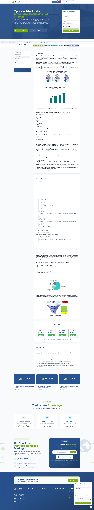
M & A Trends (57, 492)
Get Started (72, 480)
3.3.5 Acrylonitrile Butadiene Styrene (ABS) (46, 205)
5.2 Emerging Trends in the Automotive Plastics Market (47, 242)
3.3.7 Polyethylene (42, 208)
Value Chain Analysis (58, 501)
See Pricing (32, 30)
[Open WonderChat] (91, 507)
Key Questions (18, 64)
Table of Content (18, 58)
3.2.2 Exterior (41, 216)
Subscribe (73, 452)
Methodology (17, 60)
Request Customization (74, 45)
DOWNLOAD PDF (71, 30)
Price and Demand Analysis (59, 490)
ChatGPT (56, 45)
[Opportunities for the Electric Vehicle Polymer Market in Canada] (46, 379)
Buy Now (16, 62)
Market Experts (30, 494)
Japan (27, 40)
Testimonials (30, 496)
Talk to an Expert (42, 30)
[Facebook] (21, 498)
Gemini (61, 45)
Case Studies (30, 490)
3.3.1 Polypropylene (42, 199)
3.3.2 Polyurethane (42, 201)
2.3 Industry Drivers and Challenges (44, 189)
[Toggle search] (81, 2)
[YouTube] (15, 501)
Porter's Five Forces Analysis (60, 503)
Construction (43, 492)
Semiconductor (44, 494)
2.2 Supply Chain (41, 187)
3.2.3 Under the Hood (42, 218)
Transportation (32, 40)
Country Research (21, 40)
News (29, 507)
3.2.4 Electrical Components (44, 219)
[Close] (91, 483)
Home (15, 40)
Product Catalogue (58, 505)
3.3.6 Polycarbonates (42, 207)
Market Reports (57, 494)
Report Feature (19, 56)
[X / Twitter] (18, 498)
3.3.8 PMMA (41, 210)
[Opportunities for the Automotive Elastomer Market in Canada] (69, 379)
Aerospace (43, 503)
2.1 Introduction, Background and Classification (46, 185)
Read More (17, 389)
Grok (66, 45)
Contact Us (30, 501)
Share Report (49, 45)
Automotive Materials (41, 40)
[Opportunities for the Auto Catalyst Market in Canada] (24, 379)
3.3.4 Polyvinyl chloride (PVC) (44, 204)
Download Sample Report (20, 30)
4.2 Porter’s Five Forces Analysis (43, 232)
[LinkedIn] (15, 498)
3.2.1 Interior (41, 215)
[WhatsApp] (23, 498)
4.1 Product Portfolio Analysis (43, 230)
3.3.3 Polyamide (42, 202)
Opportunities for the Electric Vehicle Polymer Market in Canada (45, 387)
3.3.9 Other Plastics (42, 211)
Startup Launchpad (31, 503)
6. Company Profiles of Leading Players (43, 244)
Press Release (30, 505)
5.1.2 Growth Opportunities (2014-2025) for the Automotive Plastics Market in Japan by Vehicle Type (55, 239)
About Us (29, 492)
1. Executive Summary (40, 181)
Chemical (43, 490)
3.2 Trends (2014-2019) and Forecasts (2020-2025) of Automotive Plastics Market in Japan (54, 195)
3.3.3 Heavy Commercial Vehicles (44, 226)
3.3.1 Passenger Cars (42, 223)
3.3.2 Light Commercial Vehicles (44, 224)
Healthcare (43, 501)
